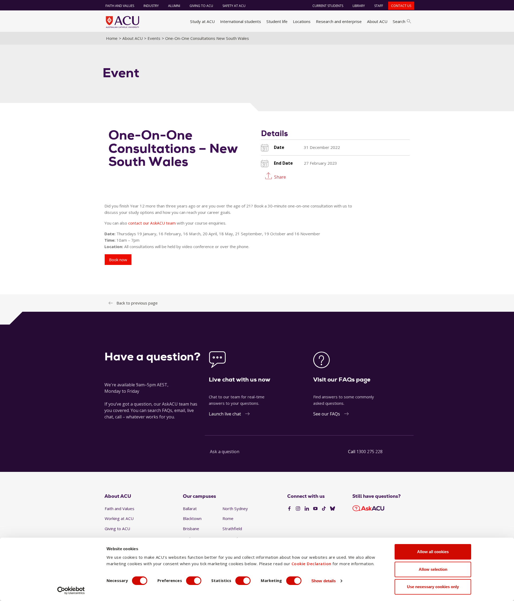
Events (154, 38)
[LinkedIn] (307, 509)
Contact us (401, 5)
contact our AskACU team (152, 223)
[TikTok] (324, 509)
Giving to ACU (201, 5)
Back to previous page (137, 303)
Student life (277, 21)
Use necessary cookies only (433, 586)
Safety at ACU (233, 5)
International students (240, 21)
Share (280, 176)
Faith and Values (119, 5)
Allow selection (433, 569)
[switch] (193, 580)
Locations (302, 21)
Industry (151, 5)
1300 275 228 (369, 451)
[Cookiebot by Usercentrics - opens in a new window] (71, 591)
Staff (378, 5)
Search (399, 21)
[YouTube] (315, 509)
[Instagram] (298, 509)
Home (112, 38)
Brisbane (191, 528)
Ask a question (224, 451)
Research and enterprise (339, 21)
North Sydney (235, 508)
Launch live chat (225, 414)
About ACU (377, 21)
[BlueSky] (332, 509)
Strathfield (232, 528)
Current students (327, 5)
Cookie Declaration (311, 563)
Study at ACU (202, 21)
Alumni (174, 5)
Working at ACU (119, 518)
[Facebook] (289, 509)
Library (359, 5)
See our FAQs (326, 414)
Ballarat (190, 508)
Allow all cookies (433, 551)
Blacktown (192, 518)
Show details (323, 581)
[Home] (122, 22)
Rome (227, 518)
